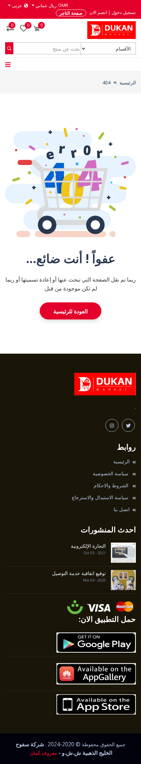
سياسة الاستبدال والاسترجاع (101, 497)
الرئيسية (127, 82)
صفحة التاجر (71, 13)
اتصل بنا (122, 509)
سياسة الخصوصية (111, 473)
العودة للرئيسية (70, 311)
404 (106, 82)
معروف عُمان (43, 753)
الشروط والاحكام (112, 485)
